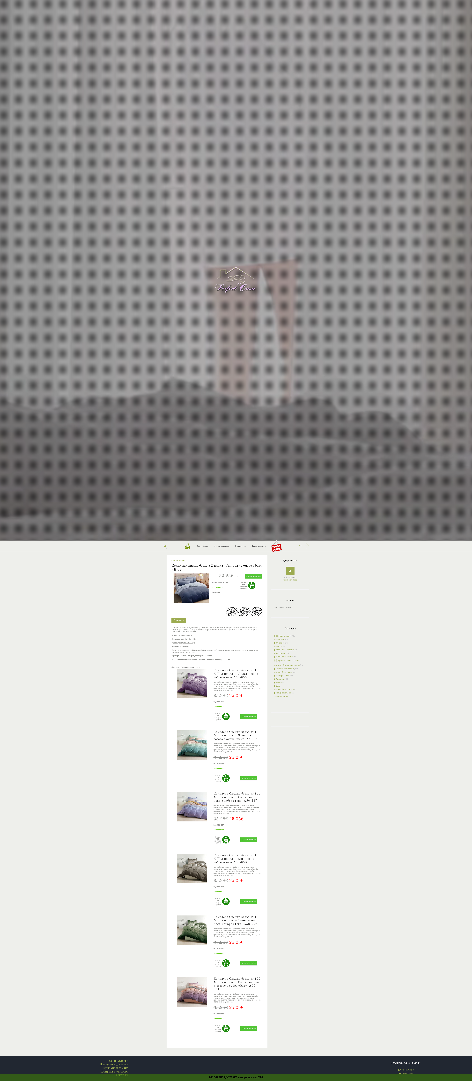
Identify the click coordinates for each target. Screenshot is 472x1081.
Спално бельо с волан (284, 672)
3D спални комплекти (283, 636)
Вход (295, 580)
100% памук (280, 643)
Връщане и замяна (115, 1068)
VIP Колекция (281, 653)
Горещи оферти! (282, 696)
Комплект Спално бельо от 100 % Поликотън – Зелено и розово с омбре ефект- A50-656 (237, 736)
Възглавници (280, 679)
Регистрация (287, 580)
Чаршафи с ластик (282, 676)
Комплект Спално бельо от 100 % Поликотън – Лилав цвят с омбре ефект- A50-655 (237, 674)
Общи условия (118, 1061)
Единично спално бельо (285, 669)
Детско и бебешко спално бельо (288, 665)
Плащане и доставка (114, 1064)
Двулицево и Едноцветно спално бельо (287, 661)
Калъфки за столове (283, 693)
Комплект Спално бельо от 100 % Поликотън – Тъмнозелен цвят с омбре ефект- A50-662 (237, 921)
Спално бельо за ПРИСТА (285, 689)
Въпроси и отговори (114, 1071)
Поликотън (280, 639)
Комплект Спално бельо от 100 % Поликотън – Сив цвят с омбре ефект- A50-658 (237, 859)
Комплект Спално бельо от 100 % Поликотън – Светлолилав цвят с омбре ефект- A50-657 (237, 797)
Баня (278, 686)
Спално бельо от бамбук (285, 650)
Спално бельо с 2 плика (284, 657)
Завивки (279, 683)
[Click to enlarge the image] (191, 588)
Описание (179, 620)
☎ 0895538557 (406, 1073)
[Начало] (236, 270)
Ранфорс (279, 646)
